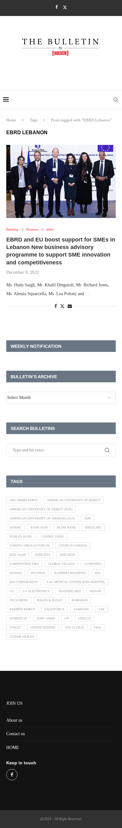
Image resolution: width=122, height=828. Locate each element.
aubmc (15, 527)
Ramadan (80, 600)
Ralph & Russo (49, 600)
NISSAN (95, 591)
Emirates (42, 554)
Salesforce (54, 609)
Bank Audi (39, 527)
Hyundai (38, 573)
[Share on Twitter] (62, 306)
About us (14, 720)
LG (12, 591)
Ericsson (67, 554)
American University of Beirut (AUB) (41, 509)
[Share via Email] (70, 306)
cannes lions (52, 536)
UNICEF (15, 627)
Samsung (81, 609)
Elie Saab (18, 554)
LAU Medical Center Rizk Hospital (76, 582)
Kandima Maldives (70, 573)
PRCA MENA (19, 600)
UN (66, 618)
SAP (101, 609)
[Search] (116, 100)
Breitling (93, 527)
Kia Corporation (24, 582)
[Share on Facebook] (55, 306)
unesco (84, 618)
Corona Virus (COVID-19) (29, 545)
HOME (12, 747)
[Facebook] (56, 7)
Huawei (16, 573)
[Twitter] (65, 7)
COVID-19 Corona (73, 545)
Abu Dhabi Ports (24, 500)
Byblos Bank (21, 536)
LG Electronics (36, 591)
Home (11, 120)
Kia (97, 573)
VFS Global (74, 627)
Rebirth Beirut (22, 609)
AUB (87, 518)
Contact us (15, 733)
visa (97, 627)
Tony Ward (46, 618)
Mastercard (69, 591)
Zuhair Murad (22, 636)
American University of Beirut (73, 500)
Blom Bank (66, 527)
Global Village (61, 563)
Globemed (92, 563)
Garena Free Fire (24, 563)
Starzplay (18, 618)
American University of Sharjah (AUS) (42, 518)
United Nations (43, 627)
